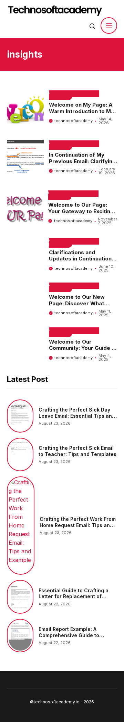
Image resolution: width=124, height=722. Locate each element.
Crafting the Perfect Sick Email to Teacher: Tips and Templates (77, 451)
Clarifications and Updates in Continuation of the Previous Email (80, 259)
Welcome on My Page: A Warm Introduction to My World (81, 111)
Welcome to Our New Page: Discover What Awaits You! (77, 303)
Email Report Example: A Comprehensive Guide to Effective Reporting (69, 635)
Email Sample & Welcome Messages (74, 95)
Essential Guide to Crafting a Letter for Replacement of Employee (73, 596)
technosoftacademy (73, 120)
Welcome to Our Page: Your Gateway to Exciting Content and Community (81, 211)
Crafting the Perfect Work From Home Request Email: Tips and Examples (78, 525)
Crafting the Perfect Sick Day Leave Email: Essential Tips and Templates (77, 416)
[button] (92, 25)
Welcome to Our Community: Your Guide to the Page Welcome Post (83, 348)
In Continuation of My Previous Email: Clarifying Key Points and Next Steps (82, 164)
